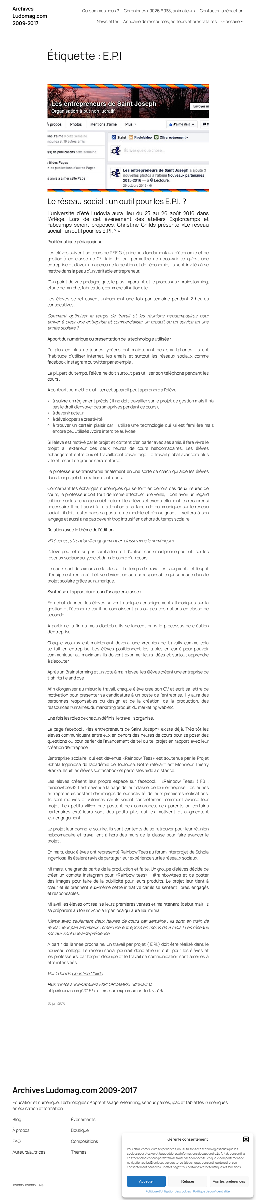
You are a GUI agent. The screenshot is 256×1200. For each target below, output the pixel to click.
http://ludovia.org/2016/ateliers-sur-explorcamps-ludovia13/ (106, 990)
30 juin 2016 (57, 1003)
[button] (246, 1139)
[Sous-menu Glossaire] (242, 21)
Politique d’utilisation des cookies (168, 1191)
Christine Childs (87, 973)
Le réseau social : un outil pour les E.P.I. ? (117, 201)
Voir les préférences (229, 1181)
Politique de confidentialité (211, 1191)
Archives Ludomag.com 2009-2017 (29, 16)
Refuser (187, 1181)
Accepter (146, 1181)
